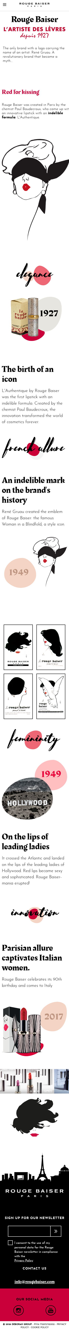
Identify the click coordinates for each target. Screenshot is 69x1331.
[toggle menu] (4, 4)
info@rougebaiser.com (35, 1281)
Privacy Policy (23, 1260)
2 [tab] (35, 1091)
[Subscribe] (55, 1231)
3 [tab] (38, 1091)
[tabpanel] (34, 1081)
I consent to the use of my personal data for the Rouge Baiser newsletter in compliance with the (36, 1251)
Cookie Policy (40, 1327)
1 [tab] (31, 1091)
